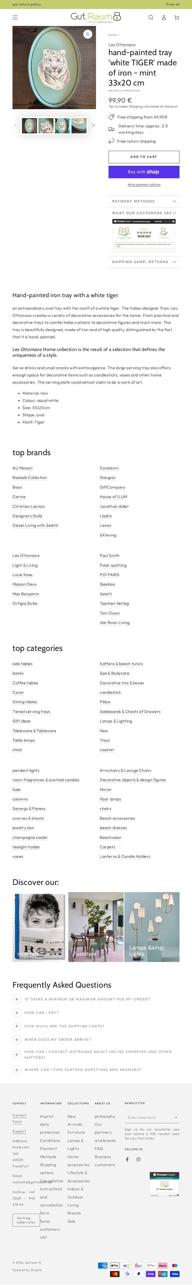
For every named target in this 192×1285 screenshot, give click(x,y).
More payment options (144, 184)
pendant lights (26, 770)
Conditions (50, 1140)
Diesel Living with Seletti (35, 525)
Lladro (106, 515)
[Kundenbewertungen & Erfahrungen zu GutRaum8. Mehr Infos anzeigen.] (144, 249)
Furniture (76, 1132)
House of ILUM (113, 496)
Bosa (17, 487)
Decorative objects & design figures (133, 779)
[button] (150, 17)
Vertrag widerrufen (26, 1220)
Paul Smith (110, 555)
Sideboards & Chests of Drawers (130, 711)
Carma (19, 496)
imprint (47, 1116)
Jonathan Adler (114, 506)
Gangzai (107, 477)
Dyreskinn (109, 467)
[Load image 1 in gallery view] (29, 125)
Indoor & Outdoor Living (76, 1196)
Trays (105, 740)
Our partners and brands (105, 1132)
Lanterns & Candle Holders (125, 856)
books (18, 673)
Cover (18, 692)
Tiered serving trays (31, 711)
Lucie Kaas (22, 574)
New (104, 730)
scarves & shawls (28, 818)
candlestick (110, 692)
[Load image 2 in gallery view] (46, 125)
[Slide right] (93, 125)
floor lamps (110, 798)
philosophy (105, 1116)
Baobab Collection (29, 477)
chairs (106, 808)
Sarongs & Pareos (29, 808)
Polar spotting (113, 565)
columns (20, 798)
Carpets (107, 846)
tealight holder (26, 846)
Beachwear (111, 837)
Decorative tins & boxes (122, 682)
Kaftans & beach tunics (121, 663)
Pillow (105, 701)
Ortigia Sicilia (25, 603)
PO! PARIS (109, 574)
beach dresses (113, 827)
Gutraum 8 (33, 1262)
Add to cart (143, 157)
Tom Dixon (110, 612)
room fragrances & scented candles (46, 779)
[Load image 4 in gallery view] (79, 125)
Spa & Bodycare (114, 673)
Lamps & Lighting (116, 720)
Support (19, 1131)
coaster (107, 749)
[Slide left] (15, 125)
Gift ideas (21, 720)
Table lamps (23, 740)
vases (17, 856)
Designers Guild (27, 515)
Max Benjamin (25, 593)
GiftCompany (113, 487)
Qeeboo (107, 584)
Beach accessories (117, 818)
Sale (16, 789)
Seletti (106, 593)
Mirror (106, 789)
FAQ (99, 1148)
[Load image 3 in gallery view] (62, 125)
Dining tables (24, 701)
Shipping (136, 106)
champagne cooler (30, 837)
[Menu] (15, 17)
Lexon (106, 525)
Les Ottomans (122, 44)
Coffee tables (25, 682)
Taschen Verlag (114, 603)
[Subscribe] (177, 1117)
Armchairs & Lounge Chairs (126, 770)
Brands (74, 1212)
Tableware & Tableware (34, 730)
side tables (22, 663)
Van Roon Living (115, 622)
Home (112, 35)
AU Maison (22, 467)
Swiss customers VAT (50, 1229)
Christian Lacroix (28, 506)
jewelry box (23, 827)
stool (17, 749)
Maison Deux (24, 584)
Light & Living (25, 565)
